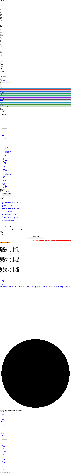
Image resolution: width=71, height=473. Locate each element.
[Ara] (0, 84)
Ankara (13, 286)
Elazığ (48, 286)
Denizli (41, 286)
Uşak (65, 287)
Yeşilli (2, 284)
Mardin (33, 287)
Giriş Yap (1, 425)
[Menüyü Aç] (1, 81)
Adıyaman (3, 286)
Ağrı (9, 286)
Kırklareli (13, 287)
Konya (20, 287)
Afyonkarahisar (7, 286)
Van (66, 287)
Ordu (42, 287)
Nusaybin (3, 282)
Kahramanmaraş (30, 287)
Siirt (49, 287)
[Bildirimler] (0, 108)
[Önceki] (1, 198)
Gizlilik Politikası (2, 411)
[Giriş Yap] (0, 107)
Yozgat (68, 287)
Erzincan (50, 286)
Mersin (1, 287)
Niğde (41, 287)
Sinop (51, 287)
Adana (1, 286)
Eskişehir (55, 286)
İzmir (5, 287)
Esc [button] (9, 472)
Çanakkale (34, 286)
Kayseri (11, 287)
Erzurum (52, 286)
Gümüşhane (63, 286)
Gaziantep (57, 286)
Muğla (35, 287)
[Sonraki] (2, 198)
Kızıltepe (3, 280)
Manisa (27, 287)
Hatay (68, 286)
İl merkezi (3, 277)
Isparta (69, 286)
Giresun (60, 286)
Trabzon (59, 287)
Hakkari (66, 286)
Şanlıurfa (63, 287)
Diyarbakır (43, 286)
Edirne (46, 286)
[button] (0, 85)
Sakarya (46, 287)
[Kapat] (0, 86)
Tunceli (61, 287)
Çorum (39, 286)
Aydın (19, 286)
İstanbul (3, 287)
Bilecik (24, 286)
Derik (2, 279)
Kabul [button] (5, 411)
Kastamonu (8, 287)
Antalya (15, 286)
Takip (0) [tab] (3, 111)
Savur (2, 283)
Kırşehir (16, 287)
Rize (44, 287)
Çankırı (37, 286)
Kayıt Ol (4, 425)
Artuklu (3, 278)
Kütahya (22, 287)
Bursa (32, 286)
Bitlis (27, 286)
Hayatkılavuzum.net (2, 80)
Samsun (48, 287)
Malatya (25, 287)
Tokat (57, 287)
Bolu (28, 286)
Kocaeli (18, 287)
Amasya (11, 286)
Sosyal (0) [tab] (3, 110)
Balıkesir (21, 286)
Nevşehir (39, 287)
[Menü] (1, 79)
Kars (6, 287)
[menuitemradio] (7, 193)
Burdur (30, 286)
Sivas (53, 287)
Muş (37, 287)
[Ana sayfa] (2, 133)
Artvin (17, 286)
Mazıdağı (3, 281)
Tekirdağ (55, 287)
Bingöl (25, 286)
